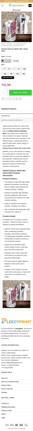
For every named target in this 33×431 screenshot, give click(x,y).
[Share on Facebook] (6, 98)
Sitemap (4, 392)
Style (3, 56)
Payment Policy (6, 410)
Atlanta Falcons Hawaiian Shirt (12, 45)
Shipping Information (8, 407)
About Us (4, 378)
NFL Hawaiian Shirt (20, 44)
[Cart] (30, 5)
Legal (3, 418)
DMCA (3, 414)
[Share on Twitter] (9, 98)
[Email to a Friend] (13, 98)
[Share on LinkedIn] (20, 98)
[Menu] (2, 5)
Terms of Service (7, 389)
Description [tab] (5, 116)
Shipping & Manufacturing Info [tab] (12, 120)
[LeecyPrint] (16, 5)
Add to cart (20, 93)
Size (2, 64)
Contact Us (5, 403)
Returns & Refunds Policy (10, 382)
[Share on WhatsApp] (3, 98)
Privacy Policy (6, 385)
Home (3, 44)
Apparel (9, 44)
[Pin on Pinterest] (16, 98)
